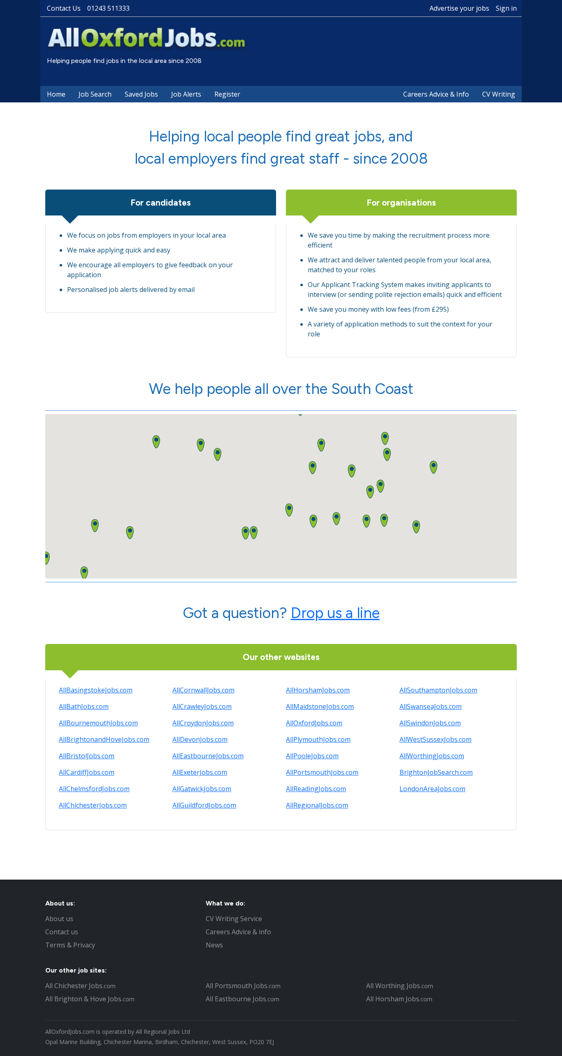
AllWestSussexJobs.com (435, 739)
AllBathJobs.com (84, 706)
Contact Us (64, 8)
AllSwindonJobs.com (430, 722)
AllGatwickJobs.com (201, 788)
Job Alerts (186, 94)
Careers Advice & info (238, 931)
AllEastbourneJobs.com (208, 755)
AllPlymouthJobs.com (318, 739)
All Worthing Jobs (399, 985)
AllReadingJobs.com (316, 788)
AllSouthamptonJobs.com (438, 690)
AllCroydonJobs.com (203, 722)
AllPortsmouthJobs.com (322, 772)
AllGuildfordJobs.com (204, 805)
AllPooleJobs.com (312, 755)
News (214, 944)
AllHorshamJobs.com (318, 690)
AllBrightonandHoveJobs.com (104, 739)
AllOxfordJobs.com (314, 722)
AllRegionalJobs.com (317, 805)
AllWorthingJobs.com (431, 755)
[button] (336, 519)
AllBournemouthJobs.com (98, 722)
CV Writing (498, 94)
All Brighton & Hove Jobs (90, 998)
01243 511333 (108, 8)
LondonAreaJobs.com (432, 788)
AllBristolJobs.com (86, 755)
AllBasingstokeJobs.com (95, 690)
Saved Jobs (141, 94)
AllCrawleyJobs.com (202, 706)
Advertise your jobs (459, 8)
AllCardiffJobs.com (86, 772)
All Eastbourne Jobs (242, 998)
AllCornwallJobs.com (203, 690)
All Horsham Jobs (399, 998)
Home (56, 94)
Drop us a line (335, 613)
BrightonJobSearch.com (436, 772)
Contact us (61, 931)
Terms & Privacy (70, 944)
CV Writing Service (234, 918)
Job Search (95, 94)
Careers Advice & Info (436, 94)
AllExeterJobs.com (199, 772)
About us (59, 918)
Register (227, 94)
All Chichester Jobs (80, 985)
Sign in (506, 8)
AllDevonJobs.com (200, 739)
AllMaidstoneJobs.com (320, 706)
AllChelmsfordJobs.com (94, 788)
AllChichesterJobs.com (93, 805)
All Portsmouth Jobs (243, 985)
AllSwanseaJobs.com (430, 706)
